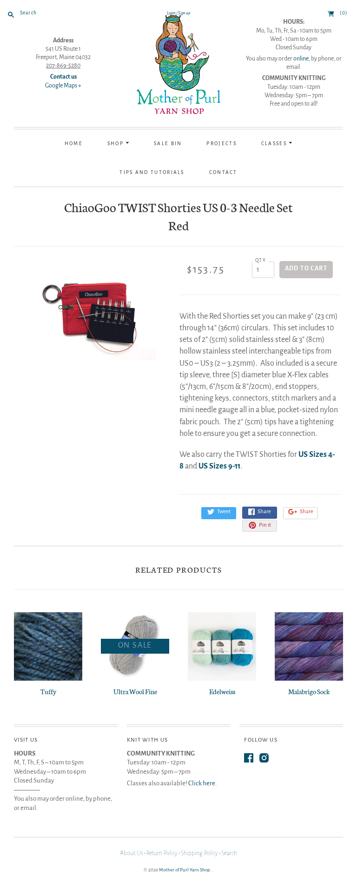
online (301, 58)
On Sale (135, 645)
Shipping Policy (199, 853)
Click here (201, 783)
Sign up (184, 13)
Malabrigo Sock (309, 691)
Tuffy (48, 691)
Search (229, 853)
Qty (260, 260)
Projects (221, 143)
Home (74, 143)
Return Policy (162, 853)
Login (171, 13)
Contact (223, 172)
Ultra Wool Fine (135, 691)
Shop (116, 143)
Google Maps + (63, 85)
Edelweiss (222, 691)
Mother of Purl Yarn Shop (184, 869)
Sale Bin (168, 143)
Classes (275, 143)
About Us (131, 853)
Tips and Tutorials (152, 172)
